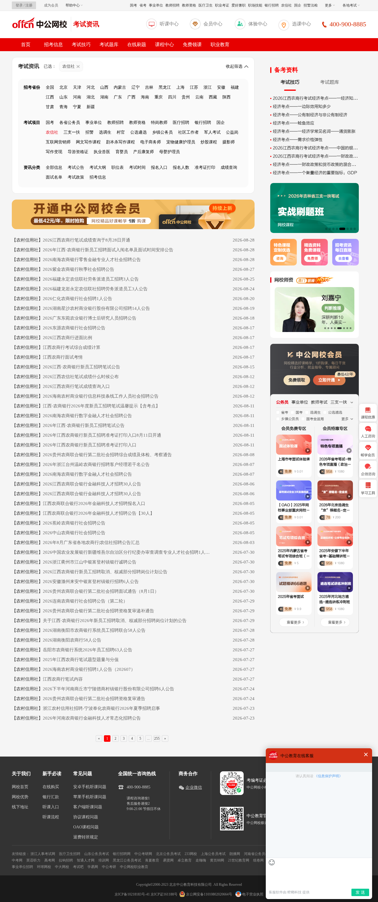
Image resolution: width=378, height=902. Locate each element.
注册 (28, 5)
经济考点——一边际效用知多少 (302, 106)
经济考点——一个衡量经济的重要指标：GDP (315, 172)
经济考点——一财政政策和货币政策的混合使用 (316, 164)
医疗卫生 (205, 5)
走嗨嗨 (200, 860)
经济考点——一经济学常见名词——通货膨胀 (314, 131)
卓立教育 (184, 860)
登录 (19, 5)
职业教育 (220, 44)
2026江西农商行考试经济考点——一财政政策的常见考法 (325, 156)
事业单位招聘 (22, 867)
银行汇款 (51, 797)
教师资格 (189, 5)
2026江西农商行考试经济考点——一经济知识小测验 (321, 98)
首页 (25, 44)
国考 (133, 5)
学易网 (92, 867)
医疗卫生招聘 (69, 854)
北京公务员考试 (168, 854)
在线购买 (51, 787)
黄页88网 (217, 860)
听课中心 (169, 23)
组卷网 (258, 860)
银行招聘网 (122, 854)
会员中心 (212, 23)
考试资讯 (86, 24)
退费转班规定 (85, 837)
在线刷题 (136, 44)
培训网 (103, 860)
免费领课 (192, 44)
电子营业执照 (252, 894)
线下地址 (20, 807)
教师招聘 (172, 5)
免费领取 (297, 380)
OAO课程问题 (86, 827)
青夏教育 (152, 860)
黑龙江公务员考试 (127, 860)
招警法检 (311, 5)
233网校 (191, 854)
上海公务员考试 (213, 854)
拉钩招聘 (66, 860)
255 (156, 738)
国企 (297, 5)
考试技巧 (81, 44)
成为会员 (51, 5)
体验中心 (257, 23)
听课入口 (51, 807)
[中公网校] (40, 23)
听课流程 (51, 817)
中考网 (17, 860)
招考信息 (53, 44)
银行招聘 (272, 5)
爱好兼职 (239, 5)
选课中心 (301, 23)
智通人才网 (85, 860)
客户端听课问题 (87, 807)
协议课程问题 (85, 817)
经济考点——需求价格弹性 (297, 139)
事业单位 (156, 5)
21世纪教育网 (238, 860)
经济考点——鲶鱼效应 (293, 123)
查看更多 (294, 622)
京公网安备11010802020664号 (209, 894)
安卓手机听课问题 (89, 787)
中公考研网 (143, 854)
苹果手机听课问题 (89, 797)
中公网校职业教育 (134, 867)
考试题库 (109, 44)
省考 (142, 5)
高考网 (49, 860)
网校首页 (20, 787)
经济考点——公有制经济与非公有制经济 (310, 114)
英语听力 (33, 860)
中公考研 (109, 867)
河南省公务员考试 (258, 854)
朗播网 (234, 854)
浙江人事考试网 (42, 854)
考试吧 (78, 867)
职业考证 (222, 5)
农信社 (286, 5)
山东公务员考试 (96, 854)
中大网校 (62, 867)
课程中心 (164, 44)
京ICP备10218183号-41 (132, 894)
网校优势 (20, 797)
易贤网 (168, 860)
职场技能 (255, 5)
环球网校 (44, 867)
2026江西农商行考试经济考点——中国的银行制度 (319, 147)
